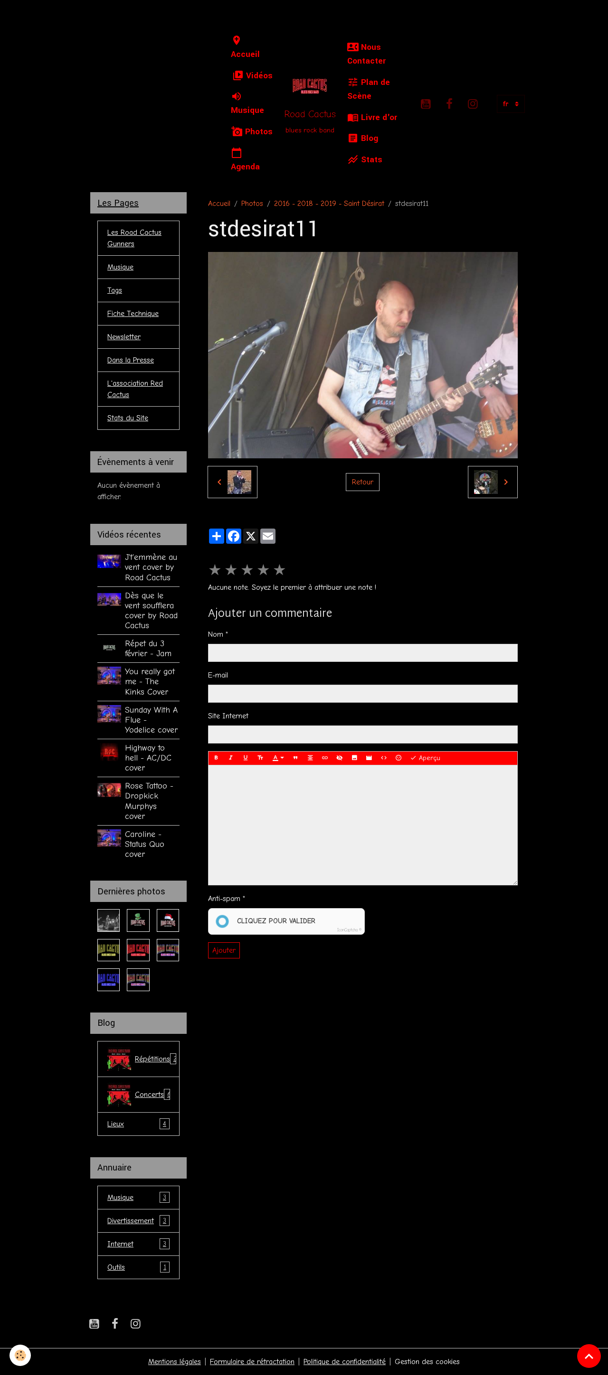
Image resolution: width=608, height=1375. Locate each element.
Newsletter (124, 337)
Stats (370, 160)
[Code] (383, 758)
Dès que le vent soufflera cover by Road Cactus (151, 610)
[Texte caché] (339, 758)
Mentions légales (174, 1361)
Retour (362, 482)
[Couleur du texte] (278, 758)
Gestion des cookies (427, 1361)
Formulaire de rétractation (252, 1361)
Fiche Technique (133, 313)
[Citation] (295, 758)
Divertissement (136, 1221)
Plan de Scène (368, 89)
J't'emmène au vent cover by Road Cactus (151, 567)
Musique (247, 110)
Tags (114, 290)
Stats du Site (127, 418)
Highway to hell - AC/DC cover (148, 757)
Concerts (153, 1094)
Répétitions (156, 1059)
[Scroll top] (589, 1356)
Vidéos (258, 76)
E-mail (218, 675)
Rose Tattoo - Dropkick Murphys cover (149, 800)
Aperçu (428, 758)
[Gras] (216, 758)
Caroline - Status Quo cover (144, 844)
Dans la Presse (130, 360)
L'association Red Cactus (135, 389)
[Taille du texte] (260, 758)
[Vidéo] (369, 758)
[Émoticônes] (398, 758)
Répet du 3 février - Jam (148, 648)
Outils (136, 1267)
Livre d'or (378, 117)
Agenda (245, 167)
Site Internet (228, 716)
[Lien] (324, 758)
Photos (258, 132)
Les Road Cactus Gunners (134, 238)
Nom (215, 634)
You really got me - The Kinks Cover (150, 681)
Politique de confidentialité (345, 1361)
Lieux (136, 1124)
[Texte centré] (310, 758)
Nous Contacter (366, 54)
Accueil (245, 54)
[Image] (354, 758)
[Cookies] (20, 1355)
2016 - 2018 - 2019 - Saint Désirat (329, 203)
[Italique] (230, 758)
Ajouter (224, 950)
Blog (368, 138)
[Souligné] (245, 758)
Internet (136, 1244)
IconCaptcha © (349, 930)
